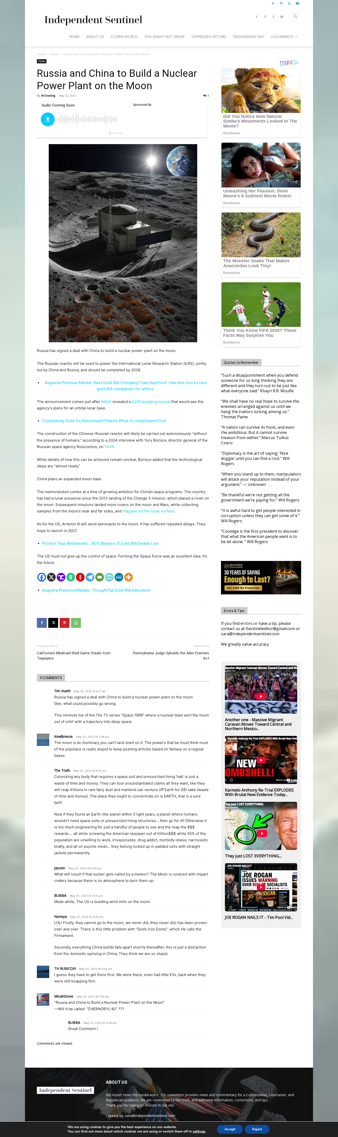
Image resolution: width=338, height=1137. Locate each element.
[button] (295, 17)
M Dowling (48, 95)
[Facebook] (273, 3)
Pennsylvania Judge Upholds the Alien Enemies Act (171, 656)
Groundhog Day (248, 36)
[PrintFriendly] (109, 577)
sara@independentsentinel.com (150, 1115)
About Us (95, 36)
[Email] (99, 577)
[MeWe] (119, 577)
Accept (229, 1129)
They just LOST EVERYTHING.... (253, 856)
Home (74, 36)
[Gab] (70, 577)
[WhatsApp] (76, 623)
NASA (106, 401)
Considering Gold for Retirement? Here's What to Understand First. (104, 420)
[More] (128, 577)
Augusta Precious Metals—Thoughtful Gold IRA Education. (96, 590)
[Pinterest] (281, 3)
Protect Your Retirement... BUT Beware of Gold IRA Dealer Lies (100, 543)
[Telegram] (90, 577)
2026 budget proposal (151, 401)
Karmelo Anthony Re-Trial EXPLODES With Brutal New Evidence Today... (259, 792)
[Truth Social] (61, 577)
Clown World (124, 36)
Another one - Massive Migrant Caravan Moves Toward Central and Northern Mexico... (258, 724)
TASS (109, 446)
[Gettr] (80, 577)
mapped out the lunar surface (148, 511)
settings (199, 1131)
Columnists (282, 36)
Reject (257, 1129)
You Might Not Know (165, 36)
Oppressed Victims (209, 36)
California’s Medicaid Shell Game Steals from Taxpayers (74, 656)
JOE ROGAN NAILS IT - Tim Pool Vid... (258, 917)
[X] (289, 3)
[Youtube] (297, 3)
